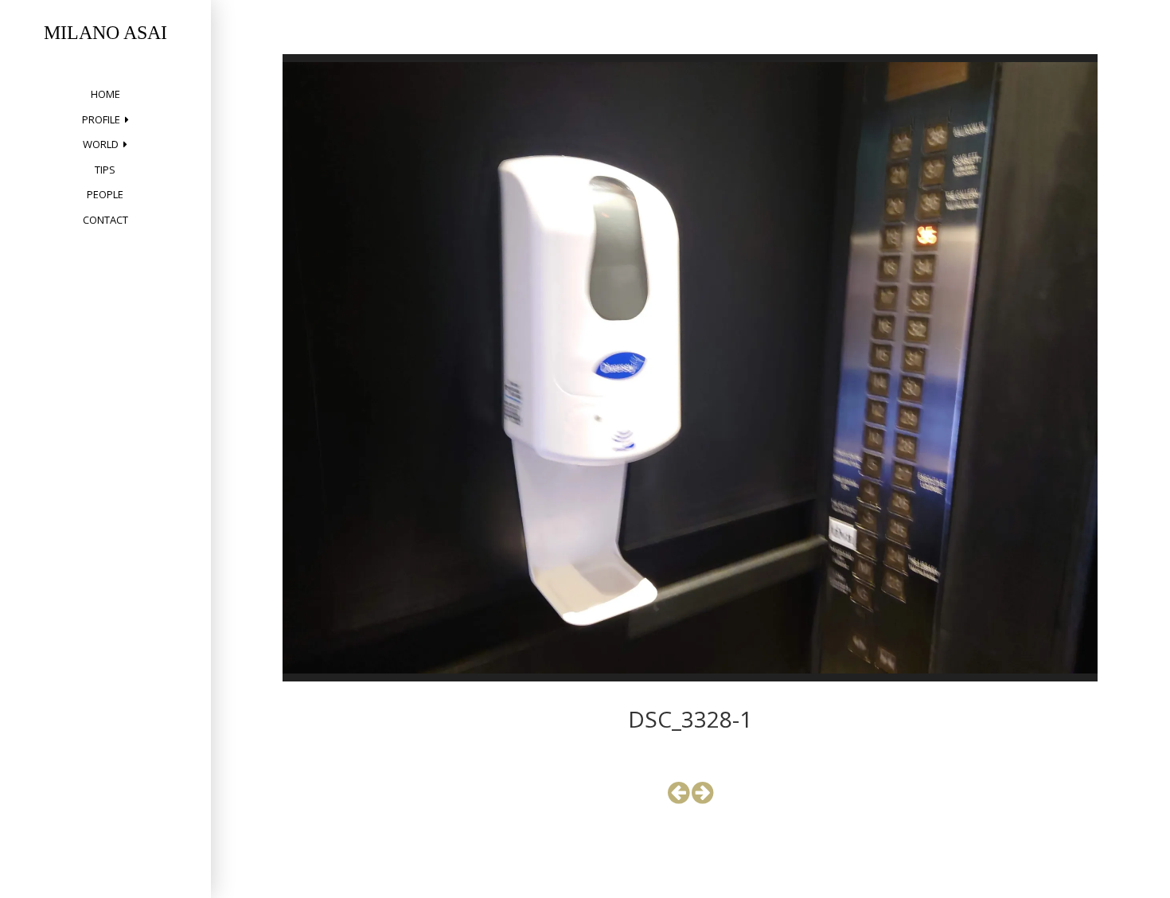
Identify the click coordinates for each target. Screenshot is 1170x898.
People (105, 194)
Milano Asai (105, 32)
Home (105, 94)
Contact (105, 220)
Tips (105, 169)
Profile (101, 119)
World (101, 144)
